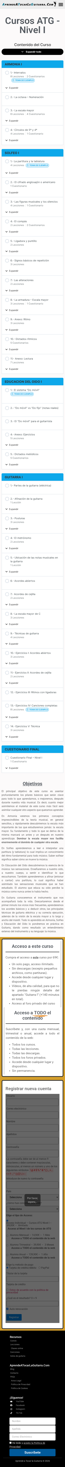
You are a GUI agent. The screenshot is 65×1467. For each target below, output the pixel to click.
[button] (61, 4)
